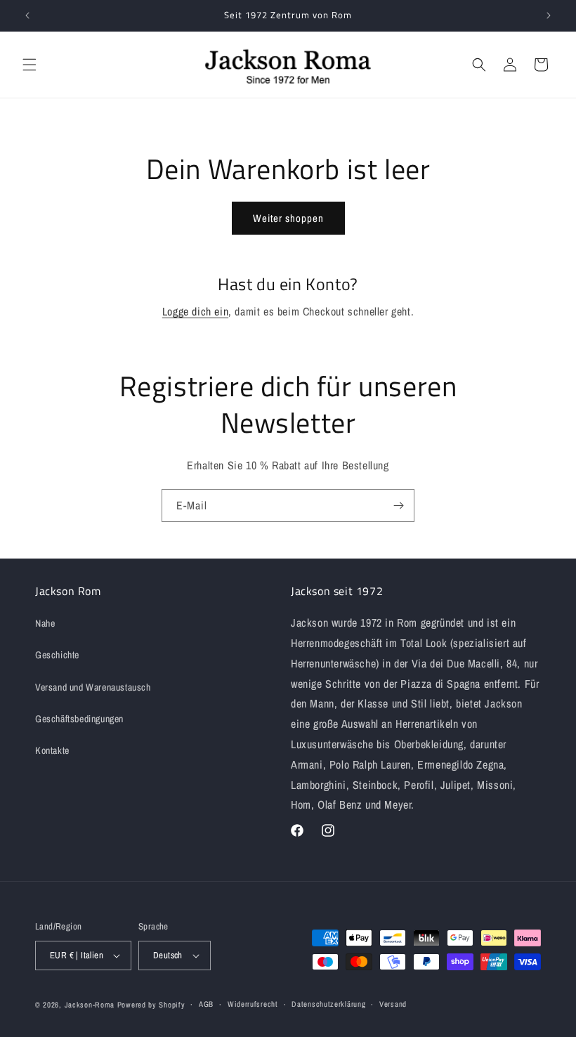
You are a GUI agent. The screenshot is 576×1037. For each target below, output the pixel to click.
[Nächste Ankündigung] (548, 15)
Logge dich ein (195, 311)
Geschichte (57, 654)
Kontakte (52, 750)
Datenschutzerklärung (328, 1004)
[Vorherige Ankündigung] (27, 15)
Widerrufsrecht (253, 1004)
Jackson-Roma (89, 1005)
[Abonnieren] (398, 505)
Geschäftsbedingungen (79, 718)
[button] (29, 64)
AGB (206, 1004)
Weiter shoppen (288, 218)
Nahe (45, 623)
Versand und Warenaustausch (93, 687)
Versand (393, 1004)
